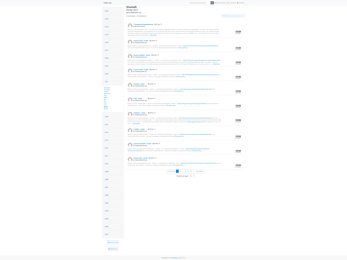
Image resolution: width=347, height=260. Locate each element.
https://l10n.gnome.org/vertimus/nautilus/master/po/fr (195, 134)
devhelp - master (139, 84)
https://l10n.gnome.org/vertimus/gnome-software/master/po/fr (201, 60)
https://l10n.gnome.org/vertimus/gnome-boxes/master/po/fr (200, 46)
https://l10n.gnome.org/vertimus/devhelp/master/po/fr (196, 89)
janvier (106, 108)
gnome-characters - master (142, 143)
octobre (106, 91)
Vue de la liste (113, 242)
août (105, 95)
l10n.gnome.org (183, 47)
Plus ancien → (200, 171)
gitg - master (138, 98)
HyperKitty (174, 258)
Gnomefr (131, 7)
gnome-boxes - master (141, 40)
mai (105, 101)
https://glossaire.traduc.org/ (195, 122)
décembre (107, 88)
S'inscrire (241, 3)
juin (105, 99)
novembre (107, 89)
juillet (105, 97)
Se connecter (232, 3)
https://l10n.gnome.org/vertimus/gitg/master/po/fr (192, 103)
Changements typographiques (143, 24)
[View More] (153, 35)
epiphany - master (139, 113)
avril (105, 103)
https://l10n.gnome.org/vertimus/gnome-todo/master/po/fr (198, 163)
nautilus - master (139, 129)
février (106, 107)
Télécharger (113, 249)
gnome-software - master (142, 55)
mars (105, 105)
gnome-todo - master (141, 158)
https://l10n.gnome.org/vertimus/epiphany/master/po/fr (195, 118)
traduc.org (107, 3)
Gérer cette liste (220, 3)
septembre (107, 93)
